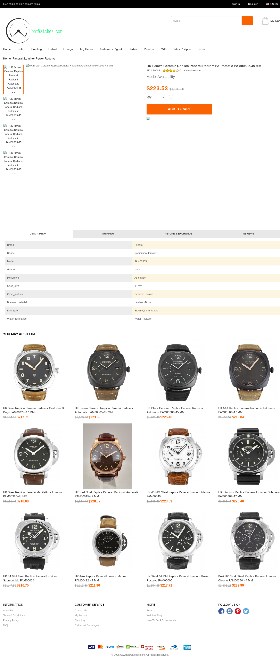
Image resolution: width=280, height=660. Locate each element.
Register (253, 4)
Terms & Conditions (14, 615)
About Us (8, 610)
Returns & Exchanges (87, 625)
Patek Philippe (182, 49)
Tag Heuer (86, 49)
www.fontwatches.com (132, 654)
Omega (68, 49)
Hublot (52, 49)
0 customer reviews (190, 70)
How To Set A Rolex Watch (161, 620)
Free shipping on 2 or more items (21, 4)
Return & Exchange (178, 233)
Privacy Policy (11, 620)
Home (7, 49)
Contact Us (81, 610)
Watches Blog (154, 615)
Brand (150, 610)
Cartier (133, 49)
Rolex (21, 49)
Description (38, 233)
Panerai (149, 49)
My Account (81, 615)
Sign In (236, 4)
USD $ (274, 4)
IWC (163, 49)
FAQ (5, 625)
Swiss (201, 49)
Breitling (36, 49)
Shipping (108, 233)
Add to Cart (179, 109)
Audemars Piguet (111, 49)
